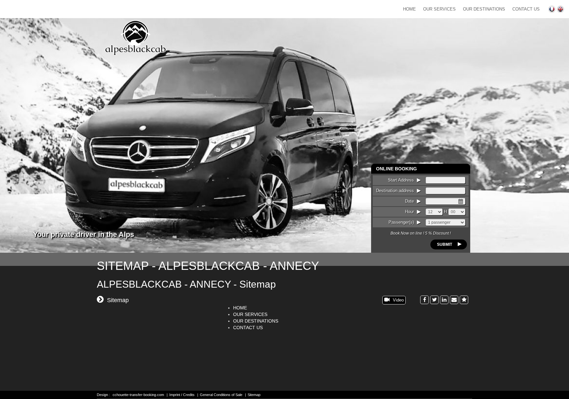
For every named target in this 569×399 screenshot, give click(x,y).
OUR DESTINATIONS (484, 9)
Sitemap (254, 395)
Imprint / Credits (182, 395)
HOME (409, 9)
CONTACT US (526, 9)
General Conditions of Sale (221, 395)
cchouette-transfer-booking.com (138, 395)
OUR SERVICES (439, 9)
